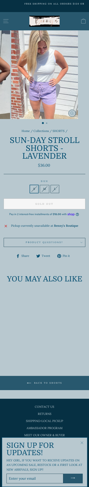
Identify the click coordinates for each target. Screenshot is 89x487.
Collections (41, 131)
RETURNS (44, 414)
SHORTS (58, 131)
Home (26, 131)
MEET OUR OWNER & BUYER (44, 435)
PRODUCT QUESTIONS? (44, 242)
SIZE (44, 181)
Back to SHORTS (47, 383)
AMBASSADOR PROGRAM (44, 428)
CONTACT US (44, 407)
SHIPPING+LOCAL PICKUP (44, 421)
